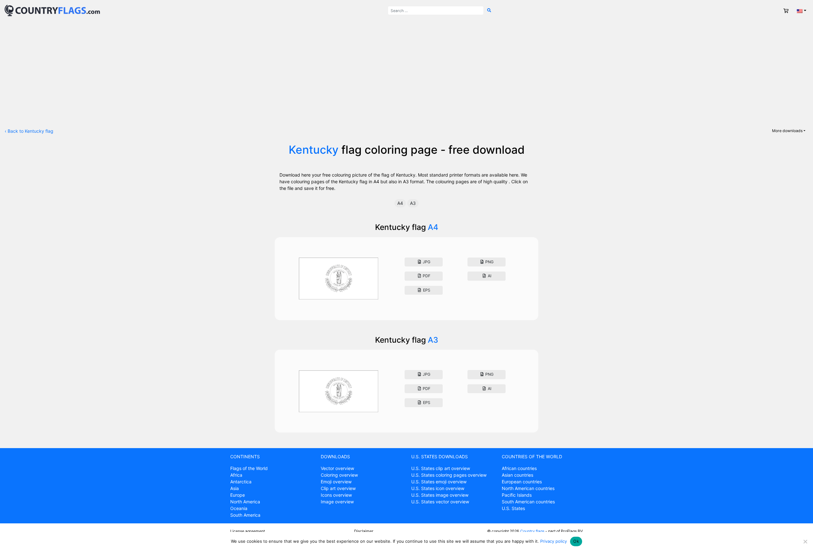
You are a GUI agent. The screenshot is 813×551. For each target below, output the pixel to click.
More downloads (787, 130)
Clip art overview (338, 488)
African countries (519, 468)
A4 (400, 203)
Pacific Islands (517, 495)
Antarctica (241, 481)
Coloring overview (339, 475)
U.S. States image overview (439, 495)
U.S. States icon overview (437, 488)
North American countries (528, 488)
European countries (522, 481)
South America (245, 515)
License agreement (247, 531)
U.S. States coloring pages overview (449, 475)
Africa (236, 475)
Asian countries (517, 475)
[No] (805, 541)
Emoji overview (336, 481)
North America (245, 501)
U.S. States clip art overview (440, 468)
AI (489, 275)
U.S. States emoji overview (439, 481)
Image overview (337, 501)
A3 (413, 203)
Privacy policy (553, 541)
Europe (237, 495)
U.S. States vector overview (440, 501)
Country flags (532, 531)
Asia (234, 488)
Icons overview (336, 495)
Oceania (238, 508)
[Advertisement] (406, 68)
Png (489, 261)
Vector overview (337, 468)
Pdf (426, 275)
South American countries (528, 501)
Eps (426, 290)
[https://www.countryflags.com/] (52, 10)
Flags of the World (249, 468)
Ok (576, 541)
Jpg (426, 261)
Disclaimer (363, 531)
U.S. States (513, 508)
